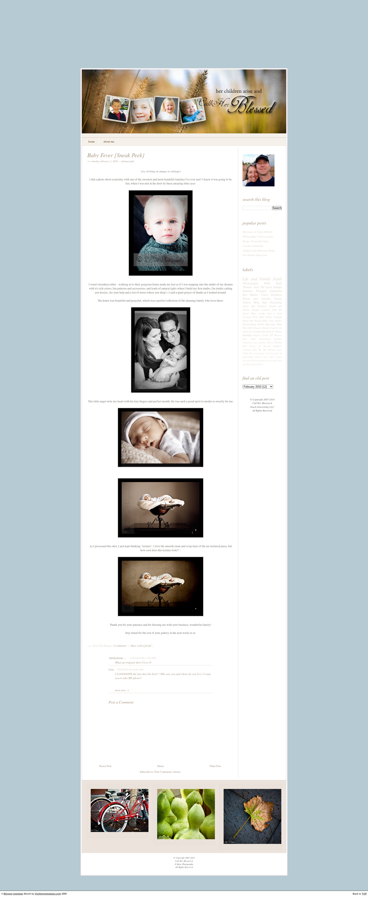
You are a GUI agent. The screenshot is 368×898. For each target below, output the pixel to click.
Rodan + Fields (261, 335)
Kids (279, 283)
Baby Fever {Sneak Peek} (116, 155)
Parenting (276, 302)
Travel (278, 298)
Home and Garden (257, 298)
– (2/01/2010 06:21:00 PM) (141, 658)
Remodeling (265, 338)
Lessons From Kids (253, 317)
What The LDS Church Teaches (262, 326)
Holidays (276, 294)
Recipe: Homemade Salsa (256, 241)
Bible (267, 283)
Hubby (260, 324)
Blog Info (260, 302)
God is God (274, 313)
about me (109, 141)
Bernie (270, 342)
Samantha (276, 291)
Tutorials (246, 360)
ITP (271, 335)
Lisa (111, 669)
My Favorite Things (272, 331)
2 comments (120, 645)
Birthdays (247, 335)
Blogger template (13, 893)
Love (255, 342)
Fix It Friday (255, 331)
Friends (278, 317)
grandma (278, 338)
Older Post (215, 766)
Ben (245, 294)
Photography (127, 161)
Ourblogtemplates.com (48, 893)
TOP (364, 893)
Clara (264, 294)
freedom (262, 342)
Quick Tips (249, 306)
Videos (247, 302)
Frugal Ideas (261, 320)
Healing (278, 342)
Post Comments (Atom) (167, 772)
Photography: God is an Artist (258, 236)
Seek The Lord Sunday (268, 287)
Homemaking (249, 324)
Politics (269, 317)
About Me (248, 320)
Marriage (270, 324)
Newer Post (105, 766)
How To (278, 353)
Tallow (260, 364)
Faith (277, 278)
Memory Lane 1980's (265, 357)
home (91, 141)
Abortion (269, 360)
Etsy (272, 353)
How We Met (259, 349)
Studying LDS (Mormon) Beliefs (259, 250)
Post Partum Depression (255, 255)
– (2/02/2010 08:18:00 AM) (129, 669)
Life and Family (257, 278)
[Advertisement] (184, 37)
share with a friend (140, 645)
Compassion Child (262, 353)
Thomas (247, 287)
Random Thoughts (255, 291)
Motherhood (252, 364)
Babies (254, 294)
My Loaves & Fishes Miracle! (258, 231)
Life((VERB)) (248, 357)
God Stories (275, 320)
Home (160, 766)
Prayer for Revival (260, 346)
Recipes (256, 309)
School (279, 357)
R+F (245, 346)
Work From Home (258, 360)
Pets (251, 353)
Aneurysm (247, 342)
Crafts (262, 313)
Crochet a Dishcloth (253, 246)
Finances (262, 306)
